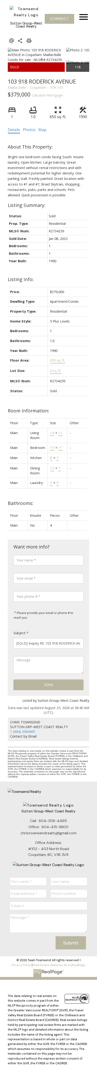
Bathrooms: (20, 503)
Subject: (19, 633)
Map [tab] (42, 129)
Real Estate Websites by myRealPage (59, 965)
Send (48, 684)
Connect (59, 19)
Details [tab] (14, 129)
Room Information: (28, 410)
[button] (59, 19)
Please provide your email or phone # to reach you (43, 615)
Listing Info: (21, 279)
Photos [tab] (29, 129)
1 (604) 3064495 (22, 731)
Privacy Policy (21, 965)
